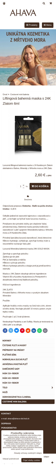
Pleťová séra (9, 354)
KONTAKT (6, 413)
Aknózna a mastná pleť (15, 364)
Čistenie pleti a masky (14, 345)
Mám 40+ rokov (10, 378)
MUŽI (5, 392)
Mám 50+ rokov (10, 382)
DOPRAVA (6, 423)
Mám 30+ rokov (10, 373)
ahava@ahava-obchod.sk (18, 418)
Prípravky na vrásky (13, 350)
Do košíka (41, 186)
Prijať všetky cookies (31, 460)
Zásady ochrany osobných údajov (28, 453)
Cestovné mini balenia (14, 401)
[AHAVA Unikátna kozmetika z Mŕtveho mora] (28, 85)
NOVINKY (6, 340)
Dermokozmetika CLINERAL (16, 396)
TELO (4, 387)
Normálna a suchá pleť (15, 359)
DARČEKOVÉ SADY (11, 368)
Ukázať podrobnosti (11, 459)
